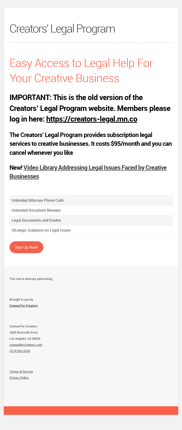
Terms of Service (21, 371)
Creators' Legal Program (62, 29)
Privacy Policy (19, 377)
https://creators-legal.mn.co (91, 119)
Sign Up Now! (26, 247)
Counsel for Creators (23, 305)
